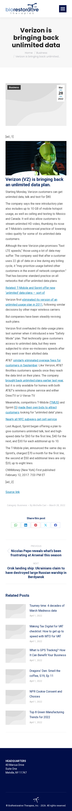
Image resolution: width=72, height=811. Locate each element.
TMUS (54, 402)
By (38, 505)
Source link (13, 492)
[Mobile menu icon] (62, 8)
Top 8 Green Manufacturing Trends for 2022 (47, 714)
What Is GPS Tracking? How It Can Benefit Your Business (48, 652)
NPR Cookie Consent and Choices (46, 694)
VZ (26, 179)
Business (14, 87)
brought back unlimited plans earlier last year (34, 380)
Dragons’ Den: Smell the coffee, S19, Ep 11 (45, 673)
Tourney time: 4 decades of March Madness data (47, 608)
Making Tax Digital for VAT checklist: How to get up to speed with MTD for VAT (47, 631)
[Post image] (16, 611)
